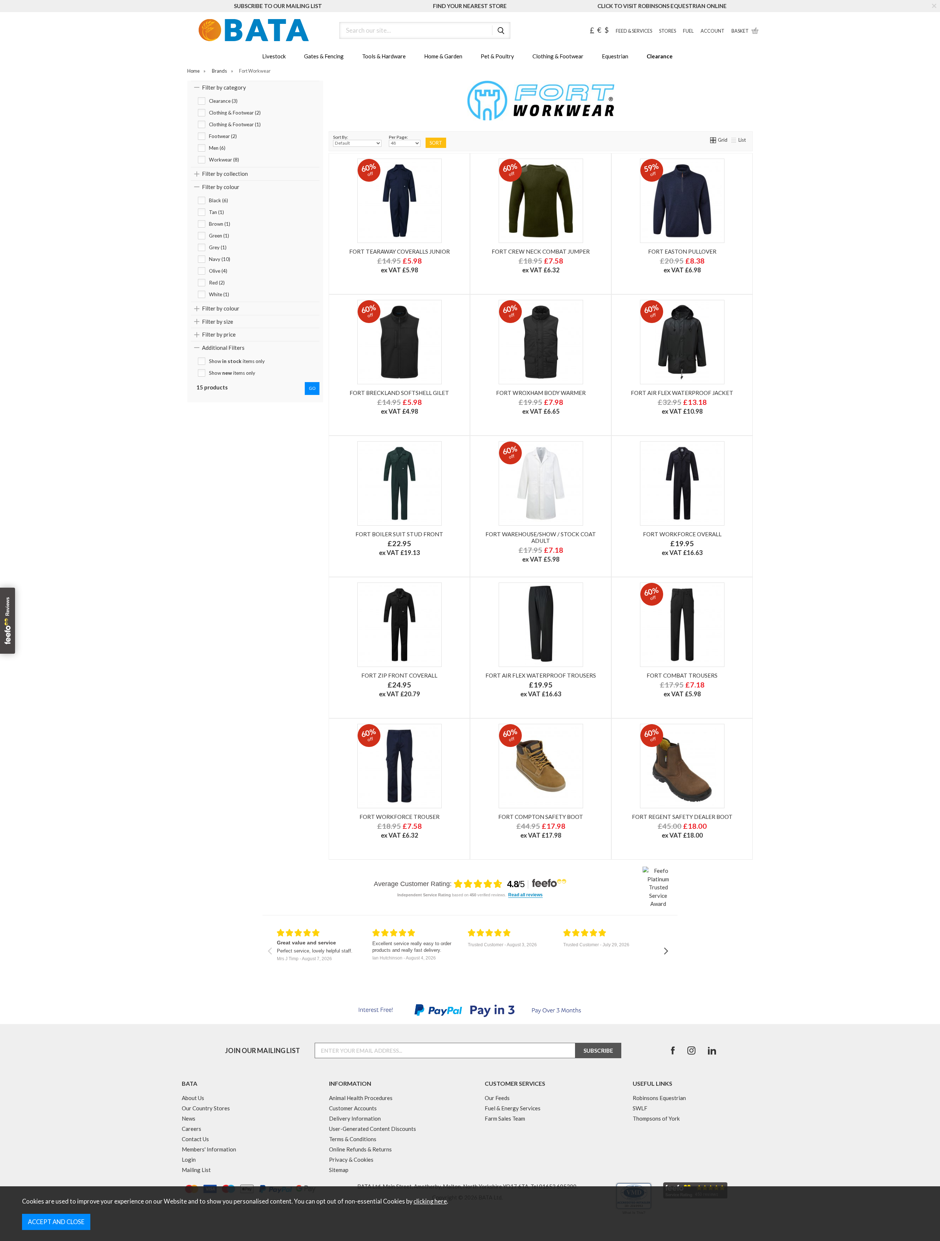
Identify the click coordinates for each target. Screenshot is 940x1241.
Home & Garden (443, 56)
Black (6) (218, 200)
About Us (193, 1098)
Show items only (237, 361)
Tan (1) (216, 212)
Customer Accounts (353, 1108)
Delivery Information (355, 1118)
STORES (667, 31)
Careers (191, 1128)
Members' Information (209, 1149)
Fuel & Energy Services (512, 1108)
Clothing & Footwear (557, 56)
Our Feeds (497, 1098)
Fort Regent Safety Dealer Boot (682, 816)
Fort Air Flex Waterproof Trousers (540, 675)
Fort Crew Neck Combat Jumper (541, 251)
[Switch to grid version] (713, 140)
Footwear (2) (223, 136)
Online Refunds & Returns (360, 1149)
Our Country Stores (206, 1108)
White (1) (219, 294)
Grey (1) (218, 247)
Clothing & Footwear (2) (235, 113)
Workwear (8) (224, 160)
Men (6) (217, 148)
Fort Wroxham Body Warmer (541, 392)
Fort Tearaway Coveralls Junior (399, 251)
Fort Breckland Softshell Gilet (399, 392)
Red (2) (217, 283)
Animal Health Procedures (361, 1098)
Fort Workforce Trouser (399, 816)
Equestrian (615, 56)
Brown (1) (219, 224)
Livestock (274, 56)
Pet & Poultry (497, 56)
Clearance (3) (223, 101)
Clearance (660, 56)
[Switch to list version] (734, 140)
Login (189, 1159)
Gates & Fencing (324, 56)
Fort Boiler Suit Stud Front (399, 534)
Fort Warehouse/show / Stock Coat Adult (540, 537)
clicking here (430, 1201)
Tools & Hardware (384, 56)
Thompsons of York (656, 1118)
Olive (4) (218, 271)
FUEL (688, 31)
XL (681, 562)
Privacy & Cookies (351, 1159)
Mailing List (196, 1169)
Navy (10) (219, 259)
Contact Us (195, 1139)
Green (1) (219, 236)
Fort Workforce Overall (682, 534)
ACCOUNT (712, 31)
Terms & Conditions (352, 1139)
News (188, 1118)
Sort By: (340, 137)
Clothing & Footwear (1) (235, 124)
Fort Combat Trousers (682, 675)
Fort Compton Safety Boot (540, 816)
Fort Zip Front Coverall (399, 675)
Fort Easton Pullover (682, 251)
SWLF (640, 1108)
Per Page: (398, 137)
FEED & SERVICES (634, 31)
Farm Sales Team (505, 1118)
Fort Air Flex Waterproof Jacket (682, 392)
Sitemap (338, 1169)
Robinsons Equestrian (659, 1098)
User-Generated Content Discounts (372, 1128)
